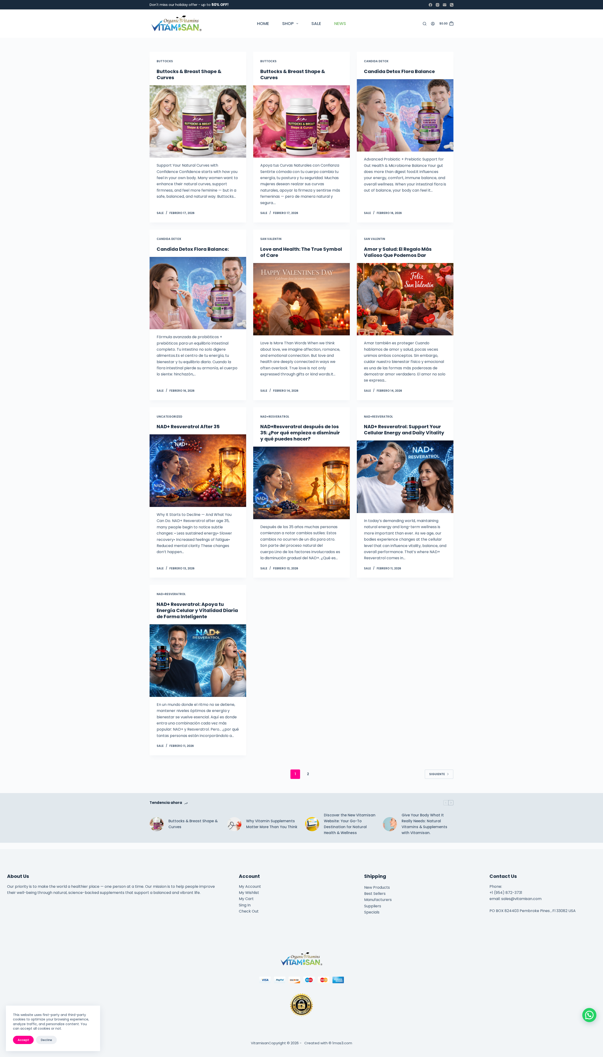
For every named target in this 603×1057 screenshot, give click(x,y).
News (340, 23)
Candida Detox (376, 61)
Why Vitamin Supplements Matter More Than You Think (271, 823)
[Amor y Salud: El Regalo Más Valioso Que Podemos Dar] (405, 299)
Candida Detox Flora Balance (399, 71)
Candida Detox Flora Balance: (193, 249)
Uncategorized (169, 417)
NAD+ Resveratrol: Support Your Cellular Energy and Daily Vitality (404, 429)
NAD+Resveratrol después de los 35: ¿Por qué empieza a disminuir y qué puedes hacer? (300, 432)
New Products (377, 887)
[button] (589, 1015)
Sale (316, 23)
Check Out (249, 911)
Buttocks (165, 61)
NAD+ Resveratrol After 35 (188, 426)
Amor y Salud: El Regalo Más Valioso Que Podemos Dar (398, 252)
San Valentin (270, 239)
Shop (288, 23)
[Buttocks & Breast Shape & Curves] (198, 121)
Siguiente (437, 774)
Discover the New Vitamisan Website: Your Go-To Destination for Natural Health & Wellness (349, 824)
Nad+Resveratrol (274, 417)
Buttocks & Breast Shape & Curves (189, 74)
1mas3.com (342, 1043)
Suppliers (372, 906)
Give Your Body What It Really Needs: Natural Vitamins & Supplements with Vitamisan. (424, 824)
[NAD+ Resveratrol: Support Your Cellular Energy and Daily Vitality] (405, 476)
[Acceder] (433, 23)
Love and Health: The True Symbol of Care (301, 252)
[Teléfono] (451, 5)
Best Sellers (375, 893)
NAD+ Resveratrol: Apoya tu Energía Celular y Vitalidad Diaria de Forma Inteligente (197, 610)
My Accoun (249, 886)
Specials (371, 912)
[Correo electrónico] (444, 5)
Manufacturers (378, 899)
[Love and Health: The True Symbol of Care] (301, 299)
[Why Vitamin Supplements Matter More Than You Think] (234, 824)
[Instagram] (437, 5)
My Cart (246, 898)
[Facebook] (430, 5)
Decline (46, 1040)
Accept (23, 1040)
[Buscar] (424, 23)
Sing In (245, 905)
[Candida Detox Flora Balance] (405, 115)
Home (263, 23)
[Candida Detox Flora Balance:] (198, 293)
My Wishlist (249, 892)
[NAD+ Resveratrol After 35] (198, 470)
